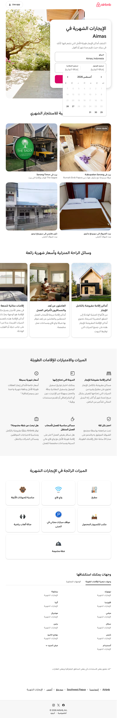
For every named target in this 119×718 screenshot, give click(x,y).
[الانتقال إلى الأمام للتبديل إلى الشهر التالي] (68, 77)
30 (96, 112)
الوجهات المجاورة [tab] (73, 581)
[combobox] (80, 58)
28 (67, 106)
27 (73, 106)
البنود (52, 713)
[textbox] (93, 69)
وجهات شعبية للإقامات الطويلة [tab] (98, 581)
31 (90, 112)
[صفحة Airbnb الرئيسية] (103, 4)
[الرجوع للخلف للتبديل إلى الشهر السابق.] (101, 77)
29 (101, 112)
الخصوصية (62, 713)
